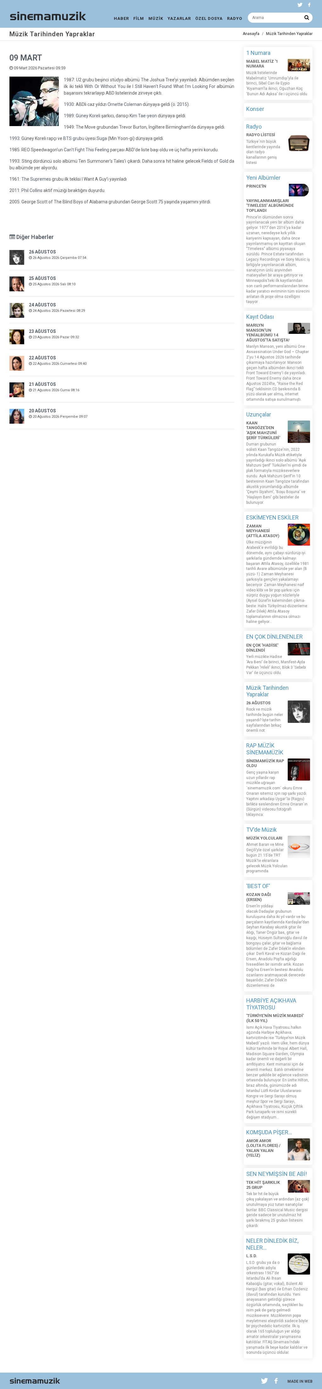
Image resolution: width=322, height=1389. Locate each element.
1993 (14, 138)
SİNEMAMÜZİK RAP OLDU (265, 763)
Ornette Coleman (125, 104)
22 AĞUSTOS (42, 357)
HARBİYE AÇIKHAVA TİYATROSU (271, 1004)
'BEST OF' (258, 886)
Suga (102, 138)
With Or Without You (104, 86)
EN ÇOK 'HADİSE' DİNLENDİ (262, 648)
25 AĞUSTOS (42, 278)
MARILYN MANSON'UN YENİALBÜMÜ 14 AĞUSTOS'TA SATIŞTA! (268, 332)
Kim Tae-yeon (143, 115)
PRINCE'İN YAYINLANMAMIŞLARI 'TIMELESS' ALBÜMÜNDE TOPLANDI (270, 198)
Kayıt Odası (260, 316)
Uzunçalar (258, 414)
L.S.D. (251, 1255)
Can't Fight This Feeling (86, 149)
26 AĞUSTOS (42, 251)
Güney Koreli (88, 115)
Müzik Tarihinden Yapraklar (289, 34)
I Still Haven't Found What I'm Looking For (173, 86)
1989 (69, 115)
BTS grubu (73, 138)
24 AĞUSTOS (42, 304)
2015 (182, 104)
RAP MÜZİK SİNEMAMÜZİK (264, 749)
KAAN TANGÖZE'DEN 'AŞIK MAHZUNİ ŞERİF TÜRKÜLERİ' (263, 430)
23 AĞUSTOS (42, 331)
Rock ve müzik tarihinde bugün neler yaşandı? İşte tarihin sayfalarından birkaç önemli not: (264, 720)
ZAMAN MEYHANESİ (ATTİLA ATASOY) (262, 531)
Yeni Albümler (263, 177)
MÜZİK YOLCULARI (264, 838)
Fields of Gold (215, 161)
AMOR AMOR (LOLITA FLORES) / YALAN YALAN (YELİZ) (263, 1148)
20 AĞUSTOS (42, 410)
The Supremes (36, 179)
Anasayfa (251, 34)
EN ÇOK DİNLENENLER (274, 636)
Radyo (254, 126)
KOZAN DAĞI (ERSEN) (258, 897)
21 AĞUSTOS (42, 384)
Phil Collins (31, 190)
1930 (69, 104)
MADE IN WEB (300, 1381)
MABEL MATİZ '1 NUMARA (262, 64)
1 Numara (258, 52)
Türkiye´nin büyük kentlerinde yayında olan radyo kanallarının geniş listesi (263, 152)
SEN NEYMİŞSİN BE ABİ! (276, 1174)
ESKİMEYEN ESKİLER (272, 517)
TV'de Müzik (261, 829)
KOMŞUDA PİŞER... (269, 1132)
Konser (255, 109)
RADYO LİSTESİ (260, 134)
